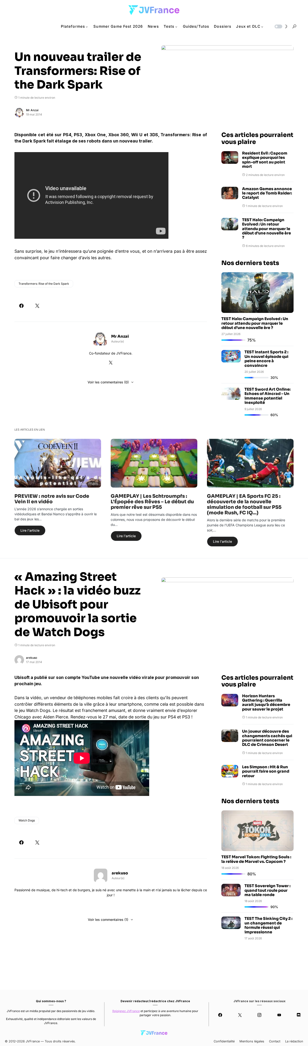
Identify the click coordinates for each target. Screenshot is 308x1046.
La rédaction (294, 1041)
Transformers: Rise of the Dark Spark (44, 283)
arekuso (31, 657)
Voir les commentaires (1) (108, 919)
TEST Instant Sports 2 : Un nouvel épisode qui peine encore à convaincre (266, 358)
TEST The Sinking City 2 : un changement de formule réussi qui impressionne (268, 925)
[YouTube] (279, 1015)
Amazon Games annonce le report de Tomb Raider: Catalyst (267, 193)
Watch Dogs (27, 820)
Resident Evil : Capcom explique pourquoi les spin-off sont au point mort (264, 160)
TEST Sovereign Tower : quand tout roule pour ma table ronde (267, 890)
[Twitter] (240, 1015)
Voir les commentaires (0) (108, 382)
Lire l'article (29, 530)
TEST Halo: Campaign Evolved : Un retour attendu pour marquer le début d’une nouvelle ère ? (266, 229)
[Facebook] (220, 1015)
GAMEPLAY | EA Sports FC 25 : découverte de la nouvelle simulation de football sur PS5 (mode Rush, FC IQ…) (244, 504)
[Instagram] (259, 1015)
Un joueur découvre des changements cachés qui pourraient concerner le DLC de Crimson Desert (267, 738)
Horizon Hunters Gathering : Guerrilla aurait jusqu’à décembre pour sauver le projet (266, 703)
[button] (281, 26)
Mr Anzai (32, 110)
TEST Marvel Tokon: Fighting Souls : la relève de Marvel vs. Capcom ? (256, 859)
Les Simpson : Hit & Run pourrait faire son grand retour (265, 771)
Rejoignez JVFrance (126, 1011)
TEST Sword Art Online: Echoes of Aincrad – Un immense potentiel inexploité (267, 396)
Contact (274, 1041)
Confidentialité (224, 1041)
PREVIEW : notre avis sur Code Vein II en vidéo (51, 498)
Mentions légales (251, 1041)
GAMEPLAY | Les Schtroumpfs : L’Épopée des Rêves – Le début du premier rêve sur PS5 (152, 501)
